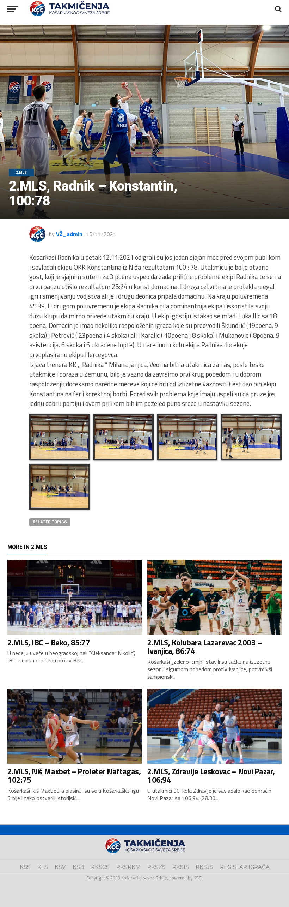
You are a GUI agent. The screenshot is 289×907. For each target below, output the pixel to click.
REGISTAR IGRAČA (245, 867)
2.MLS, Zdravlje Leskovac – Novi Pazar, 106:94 (211, 775)
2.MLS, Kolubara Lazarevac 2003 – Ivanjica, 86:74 (204, 647)
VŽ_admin (69, 234)
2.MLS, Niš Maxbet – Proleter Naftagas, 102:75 (74, 775)
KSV (60, 867)
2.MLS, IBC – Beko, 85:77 (48, 643)
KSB (78, 867)
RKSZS (156, 867)
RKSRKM (128, 867)
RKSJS (204, 867)
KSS (25, 867)
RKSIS (180, 867)
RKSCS (100, 867)
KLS (42, 867)
